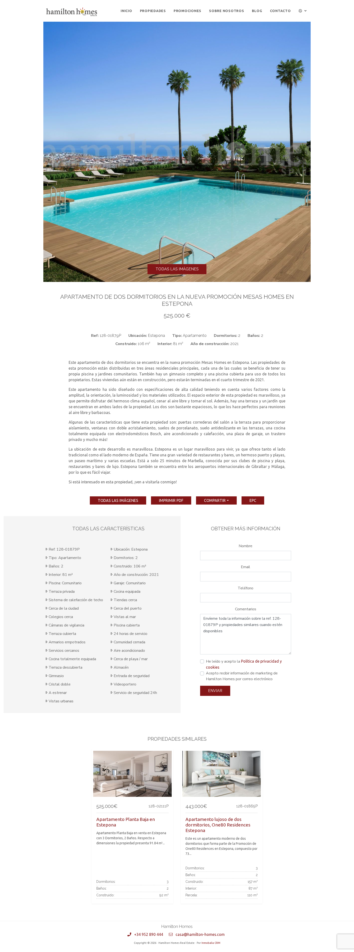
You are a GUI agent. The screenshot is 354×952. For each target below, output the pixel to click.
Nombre (245, 546)
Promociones (187, 11)
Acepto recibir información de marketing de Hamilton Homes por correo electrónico (242, 676)
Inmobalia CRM (211, 942)
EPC (252, 500)
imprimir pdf (171, 500)
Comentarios (245, 609)
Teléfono (245, 588)
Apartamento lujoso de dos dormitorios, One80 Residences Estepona (217, 825)
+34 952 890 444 (148, 934)
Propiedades (153, 11)
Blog (257, 11)
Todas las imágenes (177, 269)
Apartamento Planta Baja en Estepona (125, 822)
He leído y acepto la (244, 664)
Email (245, 567)
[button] (303, 11)
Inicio (126, 11)
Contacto (280, 11)
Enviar (215, 690)
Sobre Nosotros (226, 11)
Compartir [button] (215, 500)
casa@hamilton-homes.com (200, 934)
